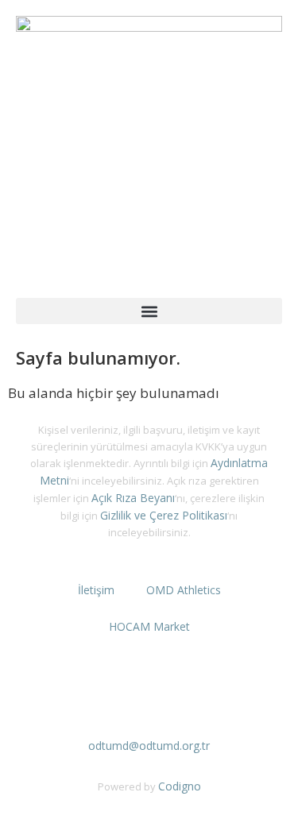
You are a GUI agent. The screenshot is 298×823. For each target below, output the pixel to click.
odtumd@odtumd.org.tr (149, 745)
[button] (149, 311)
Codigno (179, 786)
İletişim (96, 589)
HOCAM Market (149, 626)
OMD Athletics (183, 589)
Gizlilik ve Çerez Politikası (163, 515)
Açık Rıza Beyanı (133, 497)
